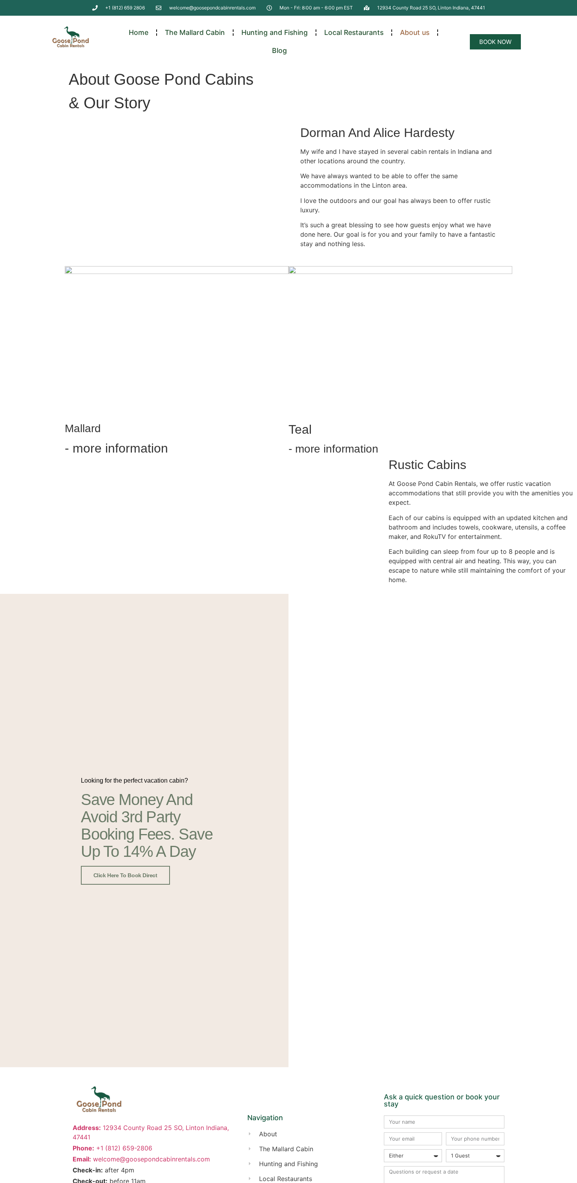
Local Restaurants (353, 32)
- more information (116, 448)
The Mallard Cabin (195, 32)
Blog (279, 50)
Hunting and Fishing (274, 32)
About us (414, 32)
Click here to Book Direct (125, 875)
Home (138, 32)
